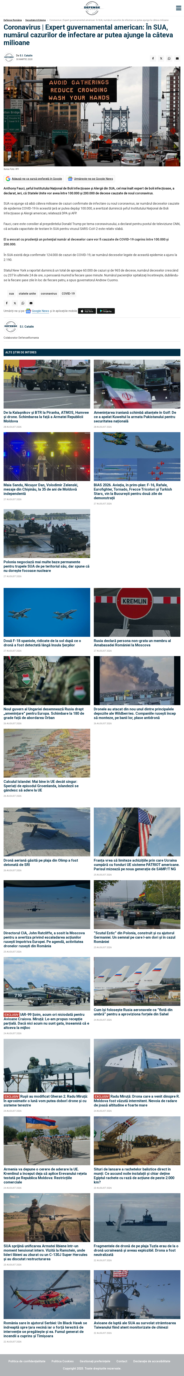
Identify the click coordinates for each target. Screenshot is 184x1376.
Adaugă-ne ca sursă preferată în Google (37, 178)
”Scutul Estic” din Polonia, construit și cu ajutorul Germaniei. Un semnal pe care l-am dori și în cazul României (134, 937)
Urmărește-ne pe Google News (93, 178)
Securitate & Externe (35, 20)
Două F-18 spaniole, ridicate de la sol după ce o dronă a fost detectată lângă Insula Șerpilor (42, 643)
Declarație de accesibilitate (151, 1361)
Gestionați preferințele (95, 1361)
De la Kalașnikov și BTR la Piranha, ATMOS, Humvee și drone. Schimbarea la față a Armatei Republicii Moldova (46, 416)
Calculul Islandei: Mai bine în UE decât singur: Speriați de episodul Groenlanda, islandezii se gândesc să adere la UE (41, 785)
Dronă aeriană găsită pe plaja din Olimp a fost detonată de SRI (41, 862)
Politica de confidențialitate (26, 1361)
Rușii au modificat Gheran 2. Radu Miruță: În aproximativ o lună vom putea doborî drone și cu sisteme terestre (46, 1100)
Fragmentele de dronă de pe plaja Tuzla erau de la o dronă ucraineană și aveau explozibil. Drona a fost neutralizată (136, 1250)
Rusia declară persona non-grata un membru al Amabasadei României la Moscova (132, 643)
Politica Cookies (63, 1361)
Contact (121, 1361)
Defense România (13, 20)
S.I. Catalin (26, 55)
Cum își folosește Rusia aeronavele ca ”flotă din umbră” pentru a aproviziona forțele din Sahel (133, 1012)
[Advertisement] (137, 546)
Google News (40, 311)
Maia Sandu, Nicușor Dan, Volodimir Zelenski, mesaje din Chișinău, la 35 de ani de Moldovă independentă (41, 489)
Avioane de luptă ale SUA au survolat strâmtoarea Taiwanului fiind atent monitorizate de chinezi (135, 1325)
